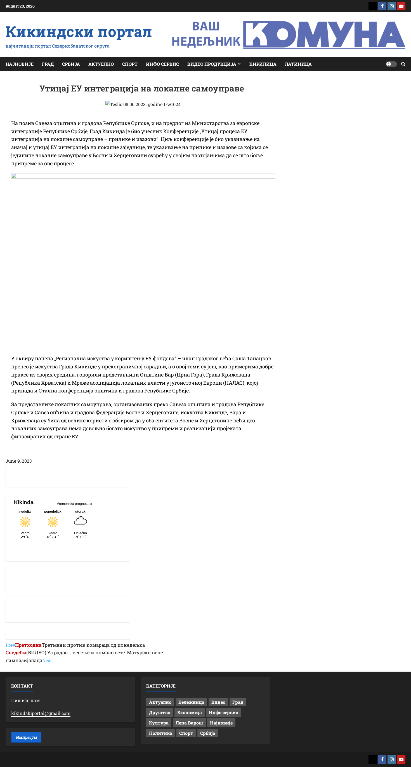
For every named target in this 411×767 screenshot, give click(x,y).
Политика (160, 733)
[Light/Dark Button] (391, 64)
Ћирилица (263, 64)
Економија (189, 712)
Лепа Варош (189, 723)
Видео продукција (211, 64)
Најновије (20, 64)
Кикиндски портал (79, 31)
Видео (218, 702)
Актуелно (101, 64)
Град (48, 64)
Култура (159, 723)
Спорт (130, 64)
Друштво (159, 712)
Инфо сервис (162, 64)
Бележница (191, 702)
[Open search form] (403, 63)
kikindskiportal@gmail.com (40, 713)
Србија (71, 64)
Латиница (298, 64)
